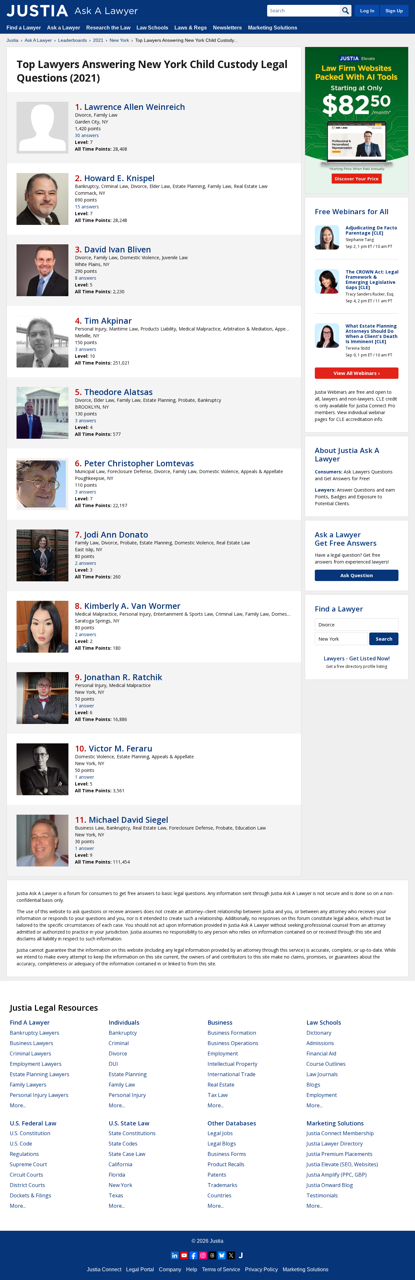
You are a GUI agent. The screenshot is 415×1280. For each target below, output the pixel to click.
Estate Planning (128, 1074)
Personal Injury (127, 1095)
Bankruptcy (123, 1032)
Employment (223, 1053)
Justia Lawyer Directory (334, 1143)
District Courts (27, 1185)
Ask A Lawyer (38, 40)
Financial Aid (321, 1053)
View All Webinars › (357, 373)
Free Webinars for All (351, 211)
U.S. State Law (129, 1123)
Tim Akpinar (108, 320)
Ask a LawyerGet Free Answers (346, 538)
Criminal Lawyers (30, 1053)
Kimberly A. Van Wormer (132, 605)
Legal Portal (140, 1269)
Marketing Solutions (272, 27)
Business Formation (232, 1032)
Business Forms (227, 1154)
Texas (116, 1195)
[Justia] (37, 11)
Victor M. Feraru (120, 748)
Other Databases (232, 1123)
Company (170, 1269)
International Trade (231, 1074)
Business (220, 1022)
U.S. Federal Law (33, 1123)
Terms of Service (221, 1269)
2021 (98, 40)
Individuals (124, 1022)
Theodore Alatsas (118, 391)
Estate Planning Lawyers (39, 1074)
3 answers (85, 349)
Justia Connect (104, 1269)
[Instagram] (203, 1255)
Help (191, 1269)
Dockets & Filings (30, 1195)
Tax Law (218, 1095)
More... (18, 1105)
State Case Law (127, 1154)
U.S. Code (21, 1143)
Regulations (24, 1154)
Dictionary (318, 1032)
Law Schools (152, 27)
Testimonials (322, 1195)
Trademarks (222, 1185)
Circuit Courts (26, 1174)
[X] (231, 1255)
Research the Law (108, 27)
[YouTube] (184, 1255)
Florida (117, 1174)
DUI (113, 1063)
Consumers (328, 472)
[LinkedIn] (175, 1255)
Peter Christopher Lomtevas (139, 463)
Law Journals (322, 1074)
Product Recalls (226, 1164)
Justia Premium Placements (339, 1154)
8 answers (85, 278)
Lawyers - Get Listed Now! (357, 658)
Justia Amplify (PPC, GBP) (336, 1174)
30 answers (87, 135)
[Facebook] (193, 1255)
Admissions (320, 1043)
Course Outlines (326, 1063)
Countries (219, 1195)
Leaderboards (72, 40)
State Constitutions (132, 1133)
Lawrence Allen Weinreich (134, 106)
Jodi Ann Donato (116, 534)
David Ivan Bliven (117, 249)
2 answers (85, 563)
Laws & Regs (190, 27)
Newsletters (227, 27)
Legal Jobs (220, 1133)
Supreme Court (28, 1164)
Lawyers (324, 490)
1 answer (84, 706)
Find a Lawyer (23, 27)
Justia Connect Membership (340, 1133)
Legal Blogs (222, 1143)
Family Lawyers (28, 1084)
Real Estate (221, 1084)
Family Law (122, 1084)
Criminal (119, 1043)
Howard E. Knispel (119, 177)
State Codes (123, 1143)
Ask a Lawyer (64, 27)
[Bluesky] (222, 1255)
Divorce (118, 1053)
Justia (12, 40)
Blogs (313, 1084)
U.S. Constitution (30, 1133)
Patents (217, 1174)
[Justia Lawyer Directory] (240, 1255)
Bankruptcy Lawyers (34, 1032)
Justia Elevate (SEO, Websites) (342, 1164)
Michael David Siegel (128, 819)
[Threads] (212, 1255)
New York (119, 40)
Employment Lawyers (36, 1063)
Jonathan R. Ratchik (123, 676)
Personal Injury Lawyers (39, 1095)
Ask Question (356, 575)
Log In (367, 10)
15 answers (87, 207)
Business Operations (233, 1043)
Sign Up (394, 10)
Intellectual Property (232, 1063)
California (120, 1164)
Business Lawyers (31, 1043)
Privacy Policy (261, 1269)
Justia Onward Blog (329, 1185)
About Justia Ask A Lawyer (347, 454)
